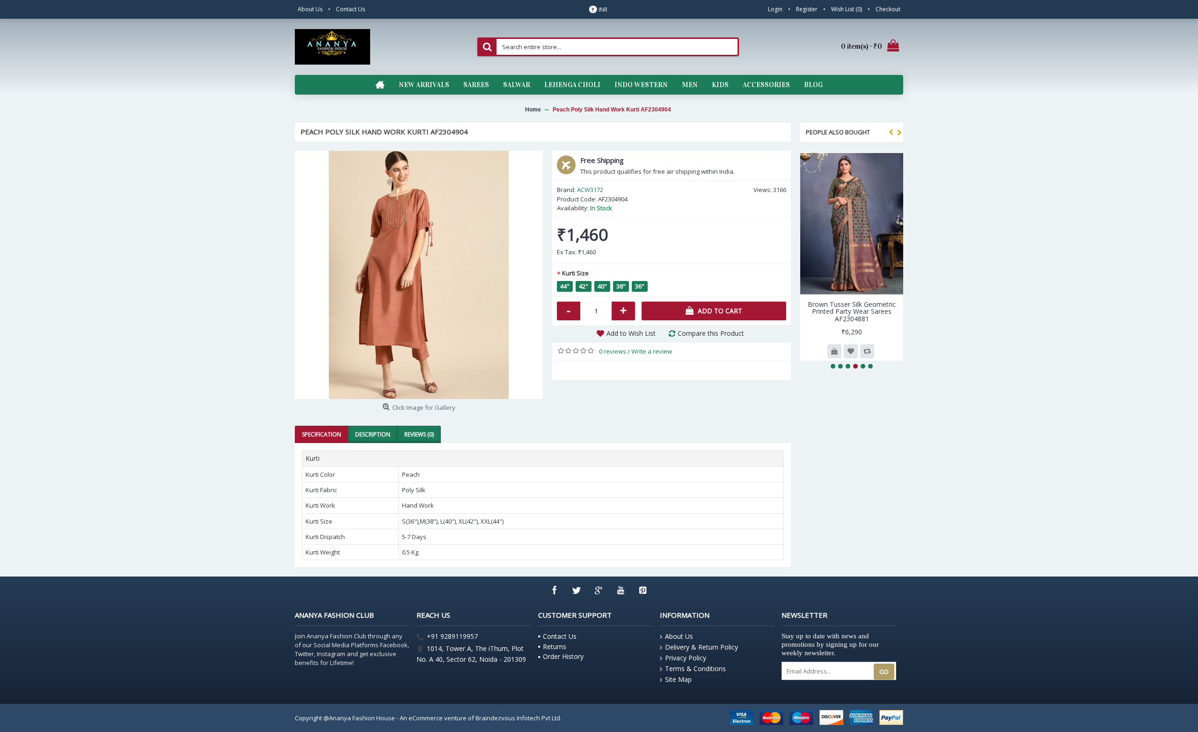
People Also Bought (838, 132)
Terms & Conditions (695, 668)
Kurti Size (575, 273)
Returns (554, 646)
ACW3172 (590, 189)
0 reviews (612, 351)
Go (884, 671)
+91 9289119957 (452, 636)
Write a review (651, 351)
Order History (563, 656)
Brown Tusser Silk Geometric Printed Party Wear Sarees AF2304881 (852, 311)
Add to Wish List (631, 333)
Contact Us (560, 636)
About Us (679, 636)
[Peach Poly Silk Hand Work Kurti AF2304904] (419, 275)
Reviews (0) (419, 434)
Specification (321, 434)
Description (372, 434)
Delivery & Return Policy (701, 647)
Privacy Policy (685, 657)
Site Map (678, 679)
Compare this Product (711, 333)
